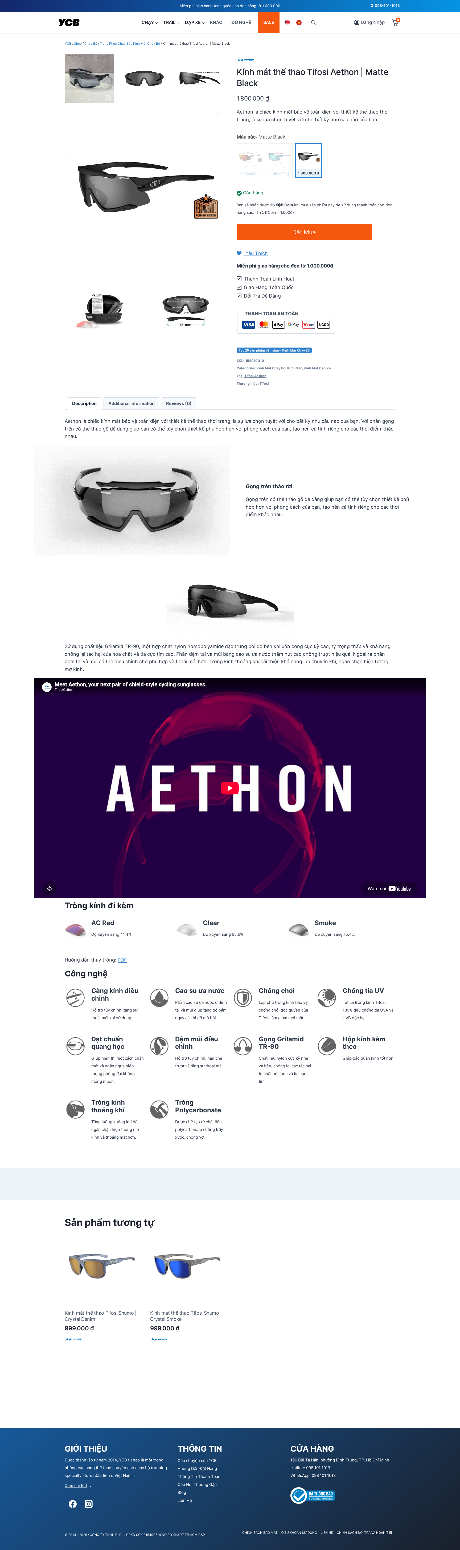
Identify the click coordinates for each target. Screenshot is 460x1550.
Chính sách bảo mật (260, 1533)
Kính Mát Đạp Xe (317, 368)
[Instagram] (89, 1504)
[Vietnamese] (300, 22)
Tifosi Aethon (255, 376)
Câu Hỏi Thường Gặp (197, 1484)
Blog (182, 1492)
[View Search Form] (313, 22)
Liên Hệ (185, 1500)
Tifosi (264, 384)
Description (84, 403)
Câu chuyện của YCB (197, 1460)
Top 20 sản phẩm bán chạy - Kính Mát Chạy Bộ (274, 350)
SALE (268, 22)
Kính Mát (294, 368)
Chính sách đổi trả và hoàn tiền (365, 1533)
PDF (122, 960)
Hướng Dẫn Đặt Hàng (197, 1468)
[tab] (84, 403)
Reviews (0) (179, 403)
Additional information (131, 403)
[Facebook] (73, 1504)
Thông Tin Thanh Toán (199, 1476)
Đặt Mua (304, 232)
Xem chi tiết (76, 1485)
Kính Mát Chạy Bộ (271, 368)
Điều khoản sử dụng (299, 1533)
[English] (288, 22)
